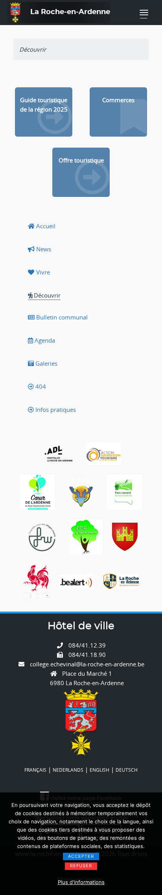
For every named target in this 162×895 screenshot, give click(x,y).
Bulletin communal (61, 317)
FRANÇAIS (35, 770)
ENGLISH (99, 770)
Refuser (81, 865)
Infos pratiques (55, 409)
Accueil (45, 226)
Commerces (118, 100)
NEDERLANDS (68, 770)
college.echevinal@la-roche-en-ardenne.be (87, 664)
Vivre (42, 272)
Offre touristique (81, 160)
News (43, 249)
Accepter (81, 856)
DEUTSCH (127, 770)
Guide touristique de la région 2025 (44, 104)
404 (40, 386)
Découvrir (46, 295)
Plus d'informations (81, 882)
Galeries (45, 363)
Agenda (44, 340)
